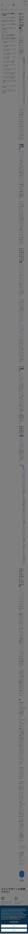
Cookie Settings (13, 917)
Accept (14, 930)
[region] (14, 919)
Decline (14, 926)
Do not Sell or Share (14, 921)
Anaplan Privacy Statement (15, 919)
